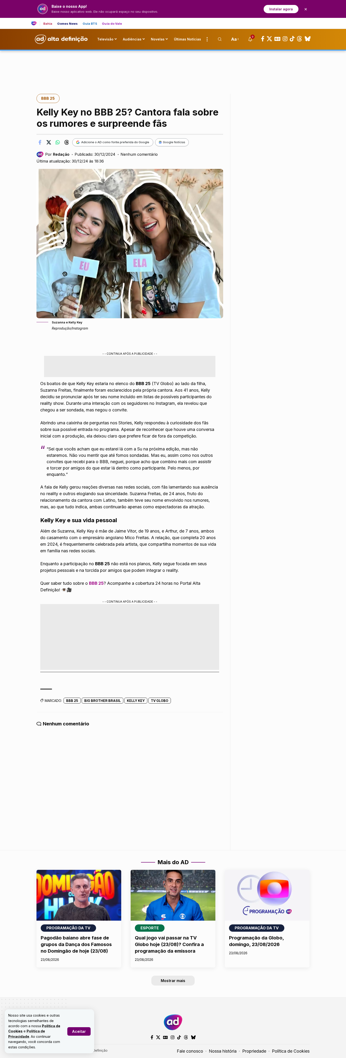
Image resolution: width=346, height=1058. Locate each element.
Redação (61, 154)
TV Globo (159, 701)
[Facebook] (263, 39)
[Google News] (277, 39)
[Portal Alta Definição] (173, 1022)
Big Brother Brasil (102, 701)
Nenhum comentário (139, 154)
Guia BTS (90, 23)
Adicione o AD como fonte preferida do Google (115, 142)
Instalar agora (281, 9)
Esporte (150, 928)
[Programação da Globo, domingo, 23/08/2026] (267, 895)
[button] (79, 1031)
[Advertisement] (173, 66)
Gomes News (67, 23)
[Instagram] (285, 39)
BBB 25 (48, 98)
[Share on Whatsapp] (57, 142)
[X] (269, 39)
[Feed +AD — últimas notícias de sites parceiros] (35, 23)
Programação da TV (68, 928)
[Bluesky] (307, 39)
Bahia (47, 23)
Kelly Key (136, 701)
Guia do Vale (112, 23)
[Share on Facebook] (39, 142)
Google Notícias (174, 142)
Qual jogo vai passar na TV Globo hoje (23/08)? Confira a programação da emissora (169, 944)
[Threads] (299, 39)
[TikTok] (292, 39)
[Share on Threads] (66, 142)
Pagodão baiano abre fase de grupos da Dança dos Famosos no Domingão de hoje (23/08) (76, 944)
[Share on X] (48, 142)
